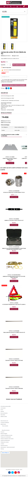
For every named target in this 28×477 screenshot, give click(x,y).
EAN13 (2, 122)
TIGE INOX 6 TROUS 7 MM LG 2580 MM (14, 388)
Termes (21, 469)
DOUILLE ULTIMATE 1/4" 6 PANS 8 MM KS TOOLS (14, 192)
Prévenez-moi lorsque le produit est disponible (14, 85)
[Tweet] (9, 88)
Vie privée (17, 469)
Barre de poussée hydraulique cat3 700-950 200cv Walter (14, 277)
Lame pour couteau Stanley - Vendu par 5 (10, 159)
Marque (14, 55)
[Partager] (6, 88)
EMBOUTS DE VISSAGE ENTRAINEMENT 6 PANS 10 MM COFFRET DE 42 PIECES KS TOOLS (14, 249)
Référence (3, 55)
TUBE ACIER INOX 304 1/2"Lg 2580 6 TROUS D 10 (14, 332)
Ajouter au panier (18, 65)
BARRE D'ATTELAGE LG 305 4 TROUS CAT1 (14, 220)
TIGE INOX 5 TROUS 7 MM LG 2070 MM (14, 360)
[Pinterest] (11, 88)
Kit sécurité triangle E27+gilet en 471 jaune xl (14, 304)
